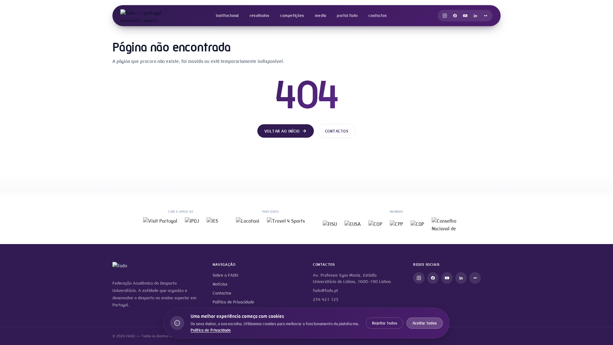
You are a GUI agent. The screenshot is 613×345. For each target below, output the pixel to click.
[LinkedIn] (475, 15)
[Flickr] (485, 15)
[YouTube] (465, 15)
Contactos (337, 131)
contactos (377, 15)
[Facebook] (454, 15)
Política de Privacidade (233, 302)
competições (292, 15)
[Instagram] (444, 15)
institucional (227, 15)
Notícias (220, 284)
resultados (259, 15)
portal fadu (347, 15)
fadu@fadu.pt (325, 290)
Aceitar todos (424, 323)
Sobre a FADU (225, 275)
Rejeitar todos (384, 323)
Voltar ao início (281, 131)
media (320, 15)
